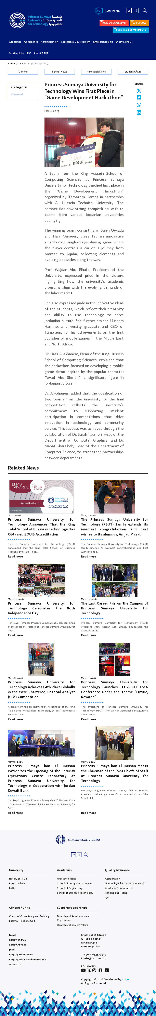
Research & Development (75, 42)
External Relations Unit (22, 921)
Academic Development (118, 888)
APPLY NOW (139, 23)
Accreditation (112, 879)
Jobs (12, 950)
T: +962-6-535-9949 (93, 955)
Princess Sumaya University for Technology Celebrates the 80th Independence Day (41, 608)
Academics (15, 42)
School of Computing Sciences (74, 883)
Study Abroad (18, 945)
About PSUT (41, 53)
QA (107, 897)
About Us (15, 965)
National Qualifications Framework (125, 883)
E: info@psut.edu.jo (93, 958)
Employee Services (21, 955)
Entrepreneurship (103, 42)
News (23, 64)
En (129, 11)
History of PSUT (18, 879)
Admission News (96, 72)
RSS (29, 53)
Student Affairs (133, 72)
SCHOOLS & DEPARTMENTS (131, 30)
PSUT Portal (112, 11)
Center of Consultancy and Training (29, 916)
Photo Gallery (17, 883)
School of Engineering (69, 888)
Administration (49, 42)
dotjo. (125, 979)
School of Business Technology (75, 893)
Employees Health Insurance (27, 960)
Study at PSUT (124, 42)
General (23, 72)
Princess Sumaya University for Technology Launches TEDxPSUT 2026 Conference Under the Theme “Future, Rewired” (114, 690)
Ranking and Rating (116, 893)
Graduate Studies (67, 879)
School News (59, 72)
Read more (15, 556)
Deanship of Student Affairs (72, 925)
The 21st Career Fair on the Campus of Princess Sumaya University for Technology (114, 608)
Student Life (16, 53)
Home (11, 64)
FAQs (12, 888)
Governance (31, 42)
